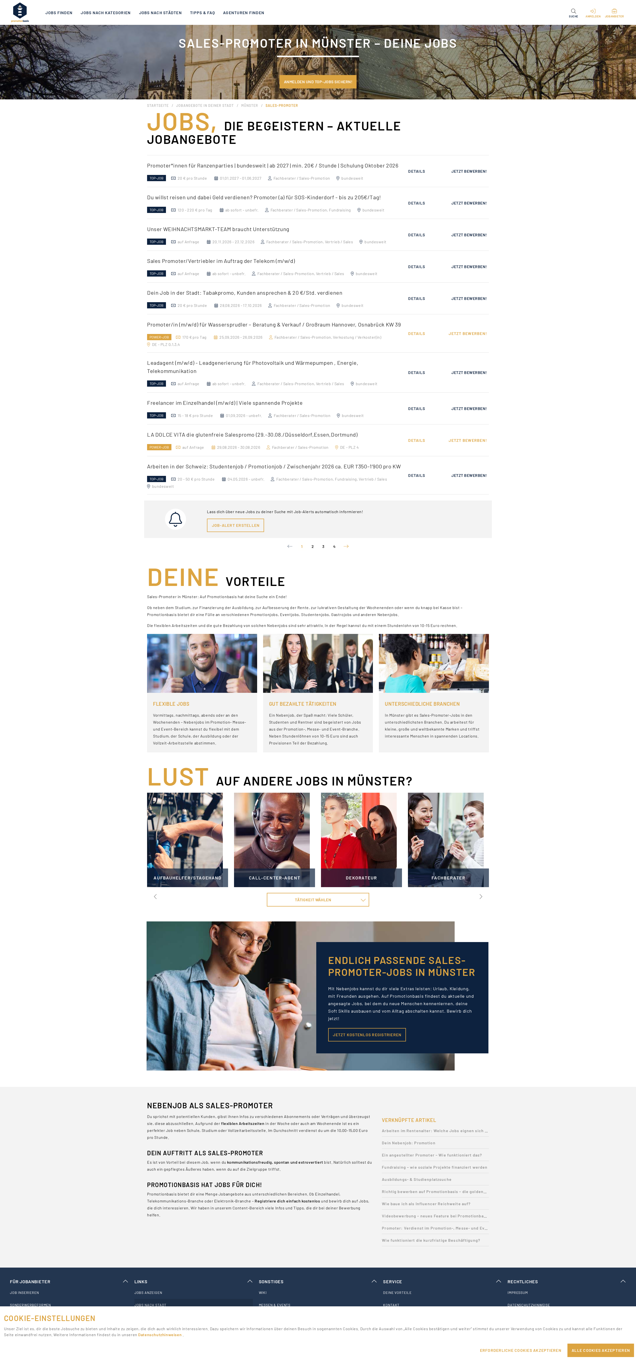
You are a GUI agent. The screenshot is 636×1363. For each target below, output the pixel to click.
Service (392, 1281)
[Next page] (346, 546)
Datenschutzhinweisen (160, 1334)
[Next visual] (480, 896)
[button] (573, 12)
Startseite (158, 105)
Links (141, 1281)
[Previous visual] (155, 896)
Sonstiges (271, 1281)
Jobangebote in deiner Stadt (205, 105)
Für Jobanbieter (30, 1281)
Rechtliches (523, 1281)
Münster (249, 105)
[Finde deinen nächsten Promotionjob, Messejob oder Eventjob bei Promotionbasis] (20, 12)
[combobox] (318, 900)
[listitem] (69, 1292)
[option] (318, 171)
